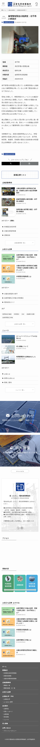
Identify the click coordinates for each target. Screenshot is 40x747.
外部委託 (16, 314)
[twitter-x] (18, 528)
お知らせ (7, 374)
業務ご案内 (8, 382)
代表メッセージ (8, 711)
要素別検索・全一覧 (9, 688)
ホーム (4, 666)
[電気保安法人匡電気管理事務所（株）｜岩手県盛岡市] (20, 4)
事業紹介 (5, 670)
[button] (11, 163)
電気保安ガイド (9, 302)
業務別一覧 (7, 685)
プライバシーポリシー (10, 731)
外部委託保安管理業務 (10, 673)
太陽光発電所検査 (10, 231)
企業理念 (6, 708)
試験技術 (7, 235)
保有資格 (6, 717)
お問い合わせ (6, 728)
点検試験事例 (6, 682)
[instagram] (21, 528)
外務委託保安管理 (8, 22)
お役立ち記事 (6, 692)
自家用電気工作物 (7, 317)
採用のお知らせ (9, 378)
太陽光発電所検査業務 (10, 678)
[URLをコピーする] (29, 163)
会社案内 (5, 706)
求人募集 (5, 723)
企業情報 (6, 714)
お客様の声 (7, 699)
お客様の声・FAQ (7, 696)
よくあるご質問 (8, 702)
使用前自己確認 (6, 314)
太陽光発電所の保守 (11, 294)
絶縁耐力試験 (30, 314)
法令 (23, 314)
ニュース (6, 719)
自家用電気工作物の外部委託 (14, 298)
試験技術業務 (7, 676)
